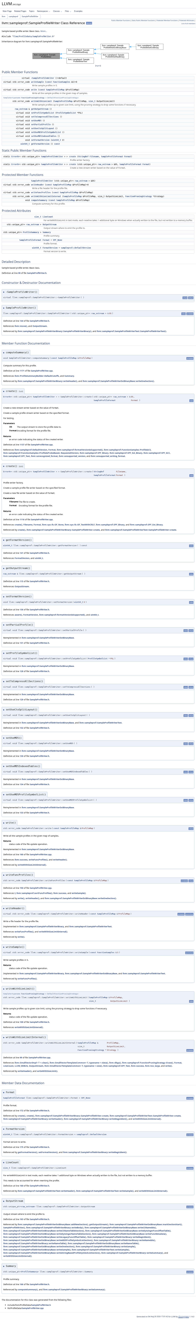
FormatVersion (50, 248)
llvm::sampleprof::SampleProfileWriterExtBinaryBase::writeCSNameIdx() (120, 1227)
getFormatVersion (40, 144)
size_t (92, 101)
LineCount (48, 217)
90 (19, 273)
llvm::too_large (152, 1065)
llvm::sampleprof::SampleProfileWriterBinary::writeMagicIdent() (95, 1119)
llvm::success (21, 859)
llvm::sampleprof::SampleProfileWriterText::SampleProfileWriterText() (131, 331)
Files (67, 11)
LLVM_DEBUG (21, 1065)
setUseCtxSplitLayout (42, 128)
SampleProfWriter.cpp (42, 370)
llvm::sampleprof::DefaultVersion (31, 449)
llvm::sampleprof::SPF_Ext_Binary (126, 453)
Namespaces (42, 11)
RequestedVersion (70, 453)
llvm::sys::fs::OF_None (53, 524)
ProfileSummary (31, 232)
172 (21, 1110)
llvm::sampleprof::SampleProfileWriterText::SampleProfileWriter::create (140, 529)
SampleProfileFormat (112, 156)
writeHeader (37, 185)
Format (127, 156)
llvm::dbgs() (115, 1062)
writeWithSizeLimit (41, 101)
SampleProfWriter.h (36, 273)
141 (21, 553)
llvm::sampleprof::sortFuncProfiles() (34, 893)
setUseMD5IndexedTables (43, 136)
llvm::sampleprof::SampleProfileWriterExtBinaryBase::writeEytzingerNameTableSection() (47, 1233)
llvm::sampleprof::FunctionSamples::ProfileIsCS (127, 449)
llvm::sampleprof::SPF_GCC (156, 453)
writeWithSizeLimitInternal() (32, 864)
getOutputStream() (98, 1224)
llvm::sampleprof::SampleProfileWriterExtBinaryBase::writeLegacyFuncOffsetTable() (44, 1237)
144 (21, 320)
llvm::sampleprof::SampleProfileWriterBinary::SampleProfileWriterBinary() (54, 331)
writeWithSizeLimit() (47, 1071)
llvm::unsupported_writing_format (108, 456)
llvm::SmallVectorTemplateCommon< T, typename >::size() (73, 1065)
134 (21, 784)
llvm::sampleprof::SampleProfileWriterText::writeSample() (105, 1191)
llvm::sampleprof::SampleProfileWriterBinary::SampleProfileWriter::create (63, 529)
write (34, 90)
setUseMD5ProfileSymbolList (46, 132)
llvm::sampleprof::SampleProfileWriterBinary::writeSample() (105, 1246)
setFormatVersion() (48, 1152)
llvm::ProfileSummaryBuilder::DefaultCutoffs (37, 376)
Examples (78, 11)
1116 (22, 519)
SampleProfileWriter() (14, 1227)
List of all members (188, 24)
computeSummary (39, 200)
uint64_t (56, 140)
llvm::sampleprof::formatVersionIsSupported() (80, 449)
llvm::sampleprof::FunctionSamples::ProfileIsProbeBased (31, 453)
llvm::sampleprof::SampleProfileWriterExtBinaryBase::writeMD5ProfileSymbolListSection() (48, 1240)
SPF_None (57, 240)
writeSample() (79, 893)
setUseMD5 (36, 120)
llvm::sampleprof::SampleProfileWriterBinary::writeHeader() (47, 381)
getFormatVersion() (27, 1152)
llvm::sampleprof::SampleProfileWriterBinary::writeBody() (54, 1227)
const (49, 82)
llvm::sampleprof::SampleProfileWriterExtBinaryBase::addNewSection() (53, 1224)
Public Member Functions (120, 20)
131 (21, 643)
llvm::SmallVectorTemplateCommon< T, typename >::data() (79, 1062)
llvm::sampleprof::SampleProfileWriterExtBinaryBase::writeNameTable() (103, 1243)
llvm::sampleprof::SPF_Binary (94, 453)
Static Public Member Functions (143, 20)
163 (21, 1219)
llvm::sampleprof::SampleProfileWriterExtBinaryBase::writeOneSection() (118, 381)
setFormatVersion (40, 140)
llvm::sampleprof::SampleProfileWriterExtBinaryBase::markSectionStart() (145, 1224)
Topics (31, 11)
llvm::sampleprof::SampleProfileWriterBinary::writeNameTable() (35, 1243)
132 (21, 727)
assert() (18, 614)
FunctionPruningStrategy (32, 98)
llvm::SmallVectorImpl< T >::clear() (31, 1062)
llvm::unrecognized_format (44, 456)
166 (21, 1284)
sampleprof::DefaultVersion (76, 248)
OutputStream (49, 224)
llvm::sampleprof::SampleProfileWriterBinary (41, 926)
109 (21, 1022)
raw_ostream (21, 109)
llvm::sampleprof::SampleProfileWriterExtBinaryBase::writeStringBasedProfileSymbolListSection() (51, 1252)
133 (21, 812)
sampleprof (13, 16)
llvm (3, 16)
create (72, 156)
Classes (56, 11)
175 (21, 1147)
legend (98, 66)
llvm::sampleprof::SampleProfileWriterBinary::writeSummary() (132, 1252)
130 (21, 756)
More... (43, 31)
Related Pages (20, 11)
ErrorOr (15, 156)
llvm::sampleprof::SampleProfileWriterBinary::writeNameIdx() (124, 1240)
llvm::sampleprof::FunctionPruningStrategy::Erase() (147, 1062)
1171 (22, 370)
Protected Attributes (186, 20)
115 (21, 581)
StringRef (83, 156)
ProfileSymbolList (66, 113)
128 (21, 671)
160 (21, 854)
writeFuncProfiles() (38, 859)
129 (21, 699)
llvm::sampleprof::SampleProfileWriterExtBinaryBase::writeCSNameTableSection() (43, 1230)
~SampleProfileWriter (42, 78)
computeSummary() (28, 1289)
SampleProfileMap (55, 90)
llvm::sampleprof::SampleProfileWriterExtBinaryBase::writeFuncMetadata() (129, 1233)
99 (21, 1057)
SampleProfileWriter (30, 16)
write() (21, 898)
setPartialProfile (41, 124)
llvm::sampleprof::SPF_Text (16, 456)
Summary (47, 232)
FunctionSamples (61, 82)
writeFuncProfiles (41, 192)
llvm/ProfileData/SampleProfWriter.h (33, 36)
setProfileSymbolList (42, 113)
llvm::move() (21, 326)
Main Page (7, 11)
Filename (94, 156)
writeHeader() (60, 859)
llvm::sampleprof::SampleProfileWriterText (100, 722)
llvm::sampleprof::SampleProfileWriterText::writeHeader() (46, 1191)
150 (21, 888)
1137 (22, 444)
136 (21, 609)
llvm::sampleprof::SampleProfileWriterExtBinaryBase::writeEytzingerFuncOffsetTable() (128, 1230)
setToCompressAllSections (45, 117)
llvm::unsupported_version (72, 456)
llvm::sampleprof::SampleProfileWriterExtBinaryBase (48, 637)
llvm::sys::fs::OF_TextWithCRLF (80, 524)
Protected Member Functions (167, 20)
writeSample (37, 82)
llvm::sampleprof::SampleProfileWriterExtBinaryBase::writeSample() (37, 1249)
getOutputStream (39, 109)
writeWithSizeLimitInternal (46, 196)
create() (18, 524)
